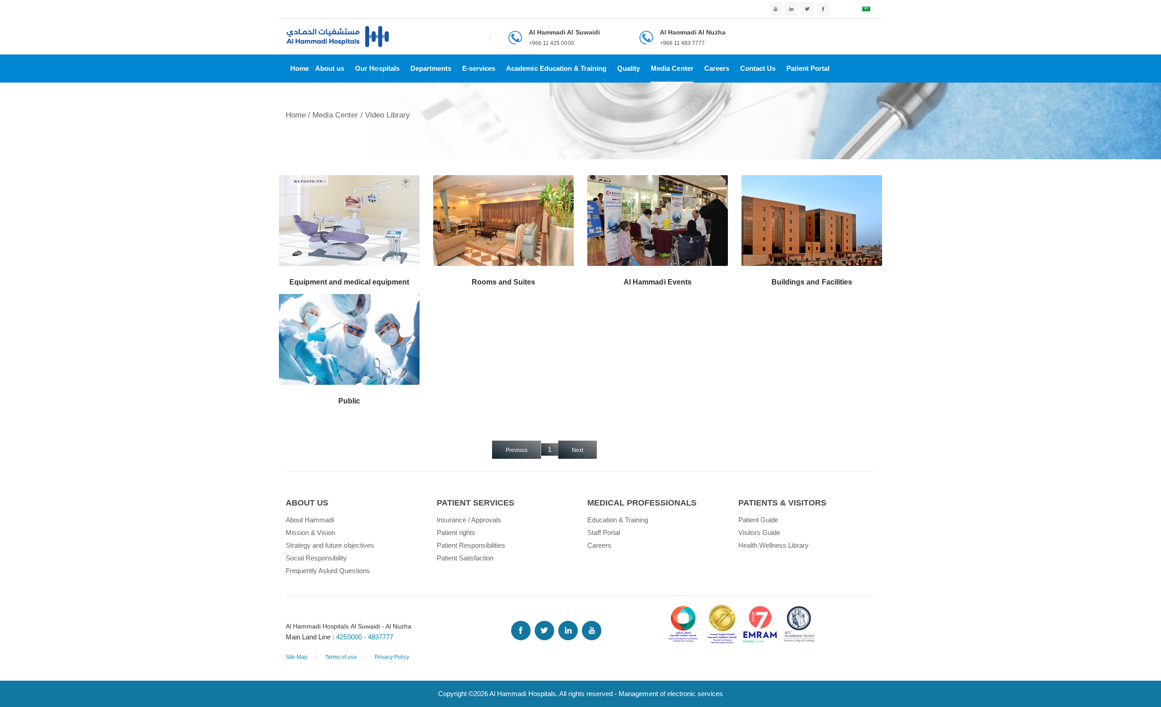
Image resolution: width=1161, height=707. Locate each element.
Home (299, 68)
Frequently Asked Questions (328, 570)
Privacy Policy (392, 657)
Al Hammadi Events (657, 282)
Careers (716, 68)
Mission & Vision (310, 532)
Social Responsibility (316, 558)
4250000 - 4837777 (364, 637)
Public (349, 401)
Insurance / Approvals (469, 520)
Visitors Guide (759, 532)
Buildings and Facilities (811, 282)
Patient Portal (807, 68)
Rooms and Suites (503, 282)
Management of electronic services (671, 693)
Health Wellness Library (773, 545)
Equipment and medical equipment (349, 282)
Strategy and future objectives (330, 545)
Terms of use (340, 657)
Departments (430, 68)
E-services (478, 68)
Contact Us (758, 68)
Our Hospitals (377, 68)
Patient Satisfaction (465, 558)
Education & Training (618, 520)
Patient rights (456, 532)
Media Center (672, 68)
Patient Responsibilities (471, 545)
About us (329, 68)
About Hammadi (310, 520)
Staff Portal (603, 532)
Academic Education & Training (556, 68)
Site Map (296, 657)
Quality (628, 68)
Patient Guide (758, 520)
